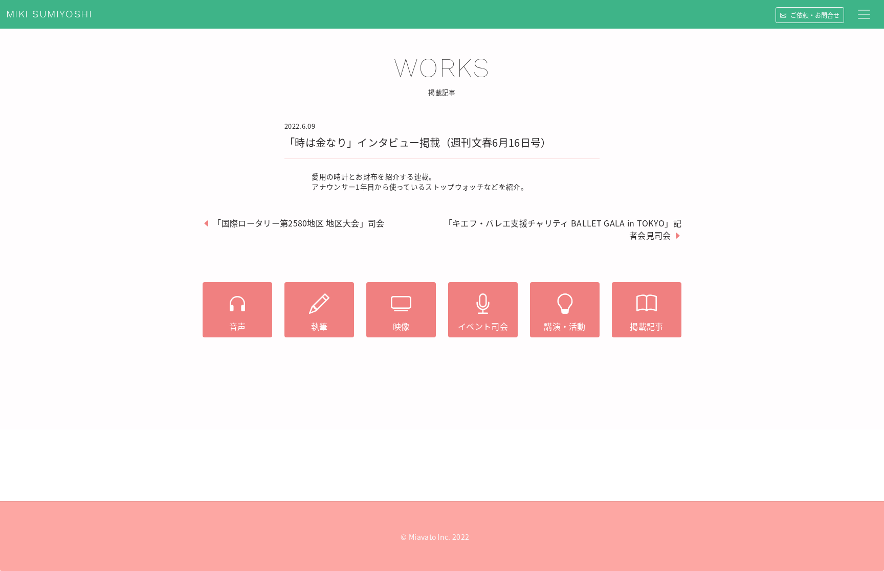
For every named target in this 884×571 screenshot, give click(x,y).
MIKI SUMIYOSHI (49, 14)
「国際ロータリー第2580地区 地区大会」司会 (298, 223)
